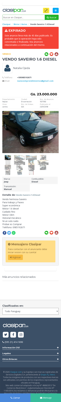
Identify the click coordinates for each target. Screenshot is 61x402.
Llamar (16, 397)
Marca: (7, 180)
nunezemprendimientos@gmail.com (35, 81)
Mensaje (47, 397)
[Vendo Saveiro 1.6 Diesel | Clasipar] (7, 156)
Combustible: (38, 180)
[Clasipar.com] (14, 10)
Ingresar (16, 257)
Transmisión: (10, 188)
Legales (6, 353)
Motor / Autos (20, 24)
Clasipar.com (16, 372)
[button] (46, 10)
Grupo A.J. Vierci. (48, 374)
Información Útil (11, 347)
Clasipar (6, 24)
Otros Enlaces (9, 359)
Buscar (52, 17)
